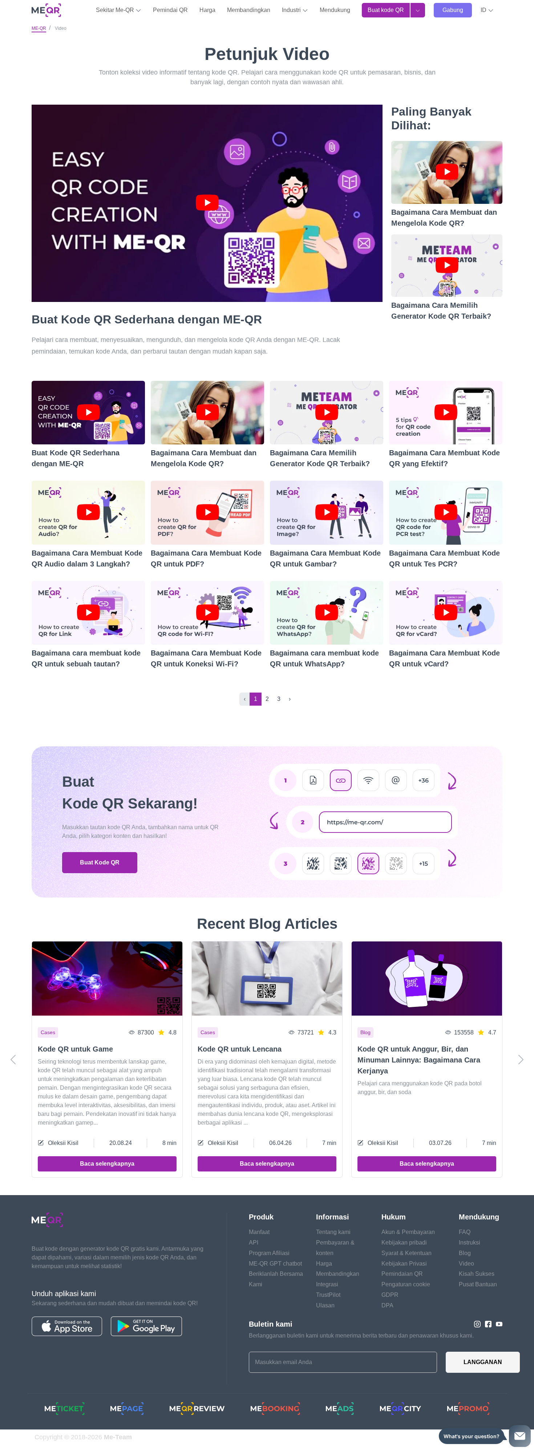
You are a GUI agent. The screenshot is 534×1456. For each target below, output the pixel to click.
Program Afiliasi (269, 1253)
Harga (207, 10)
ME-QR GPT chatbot (275, 1264)
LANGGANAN (483, 1362)
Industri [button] (292, 10)
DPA (387, 1305)
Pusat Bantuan (478, 1284)
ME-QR (39, 28)
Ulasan (325, 1305)
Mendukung (335, 10)
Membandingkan (248, 10)
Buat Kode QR (100, 862)
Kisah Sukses (476, 1274)
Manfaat (259, 1232)
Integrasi (327, 1284)
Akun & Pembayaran (408, 1232)
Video (466, 1264)
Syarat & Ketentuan (406, 1253)
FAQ (464, 1232)
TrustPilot (328, 1295)
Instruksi (469, 1242)
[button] (487, 10)
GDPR (390, 1295)
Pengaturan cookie (405, 1284)
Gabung (452, 10)
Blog (465, 1253)
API (253, 1242)
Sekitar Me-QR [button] (115, 10)
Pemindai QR (170, 10)
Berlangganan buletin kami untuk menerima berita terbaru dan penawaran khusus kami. (361, 1335)
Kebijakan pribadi (404, 1242)
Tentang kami (333, 1232)
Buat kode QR (386, 10)
